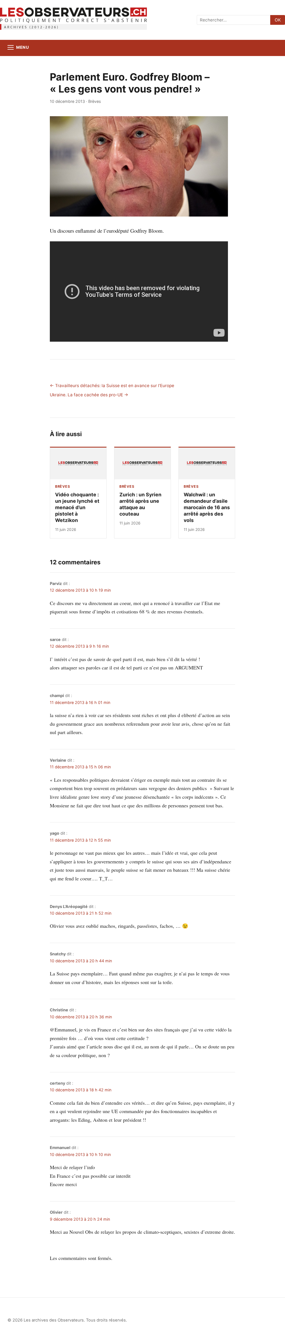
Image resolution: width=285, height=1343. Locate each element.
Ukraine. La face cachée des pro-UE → (89, 394)
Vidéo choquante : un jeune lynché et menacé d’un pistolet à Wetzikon (77, 507)
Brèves (94, 101)
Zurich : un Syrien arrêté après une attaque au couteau (140, 504)
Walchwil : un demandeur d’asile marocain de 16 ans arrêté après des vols (207, 507)
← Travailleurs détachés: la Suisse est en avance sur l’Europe (112, 385)
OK (278, 20)
